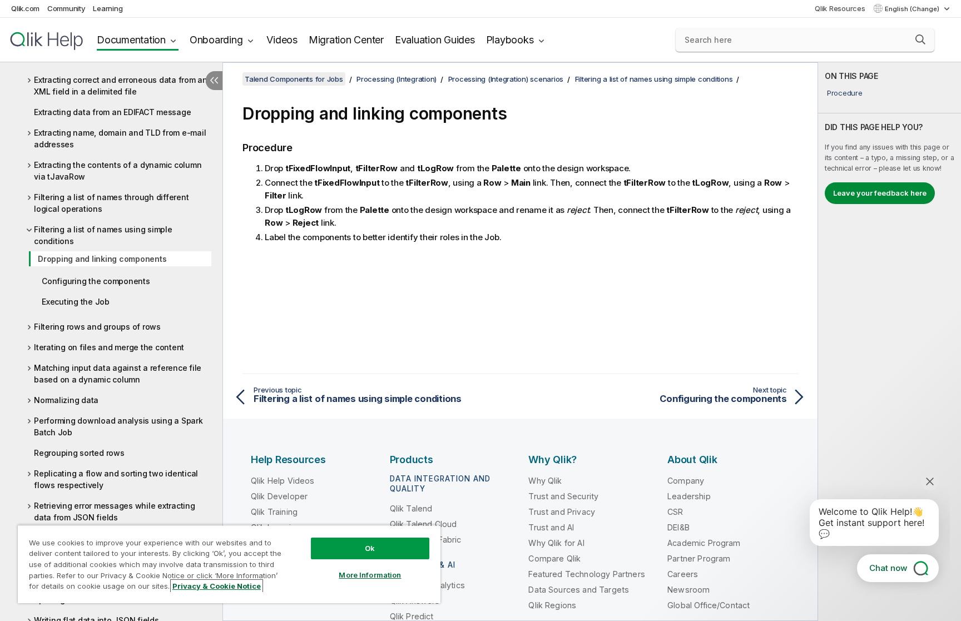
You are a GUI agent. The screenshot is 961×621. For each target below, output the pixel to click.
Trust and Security (563, 496)
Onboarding (216, 40)
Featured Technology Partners (586, 574)
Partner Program (698, 558)
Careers (682, 574)
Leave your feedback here (880, 192)
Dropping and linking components (102, 259)
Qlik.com (25, 8)
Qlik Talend (411, 508)
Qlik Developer (279, 496)
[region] (229, 564)
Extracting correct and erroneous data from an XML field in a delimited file (120, 85)
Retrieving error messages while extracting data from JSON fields (114, 511)
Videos (282, 40)
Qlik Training (274, 511)
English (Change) (913, 9)
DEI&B (678, 527)
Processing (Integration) (396, 78)
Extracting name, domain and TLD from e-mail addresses (120, 138)
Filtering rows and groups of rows (97, 326)
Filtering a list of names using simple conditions (103, 235)
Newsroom (688, 589)
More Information (370, 574)
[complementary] (889, 341)
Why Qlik (545, 480)
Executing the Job (76, 301)
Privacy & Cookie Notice (216, 586)
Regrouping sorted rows (79, 453)
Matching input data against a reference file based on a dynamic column (117, 373)
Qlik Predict (412, 616)
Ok (370, 548)
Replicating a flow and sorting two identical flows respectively (116, 479)
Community (66, 8)
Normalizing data (66, 400)
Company (685, 480)
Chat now (888, 568)
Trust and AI (551, 527)
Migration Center (346, 40)
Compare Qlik (554, 558)
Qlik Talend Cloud (423, 524)
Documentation (131, 40)
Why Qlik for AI (556, 543)
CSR (675, 511)
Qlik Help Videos (283, 480)
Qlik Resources (840, 8)
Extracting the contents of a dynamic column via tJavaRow (117, 170)
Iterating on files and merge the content (109, 347)
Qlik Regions (552, 605)
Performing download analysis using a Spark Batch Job (118, 426)
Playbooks (510, 40)
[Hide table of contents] (214, 80)
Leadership (689, 496)
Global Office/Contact (708, 605)
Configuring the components (96, 281)
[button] (920, 39)
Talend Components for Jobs (294, 78)
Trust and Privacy (561, 511)
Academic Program (704, 543)
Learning (107, 8)
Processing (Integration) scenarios (506, 78)
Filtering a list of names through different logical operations (111, 202)
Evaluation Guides (435, 40)
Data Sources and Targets (578, 589)
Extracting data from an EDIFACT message (112, 112)
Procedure (845, 92)
